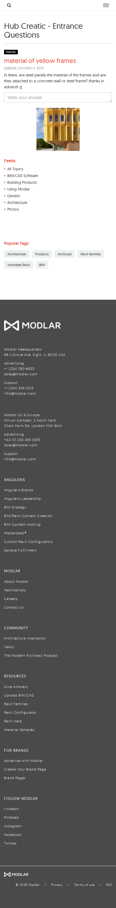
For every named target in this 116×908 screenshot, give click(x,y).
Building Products (22, 182)
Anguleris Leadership (22, 498)
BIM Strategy (15, 507)
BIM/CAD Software (22, 175)
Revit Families (16, 704)
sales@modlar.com (20, 374)
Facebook (13, 834)
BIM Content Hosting (22, 524)
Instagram (13, 826)
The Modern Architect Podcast (31, 655)
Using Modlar (18, 189)
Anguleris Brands (18, 490)
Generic (13, 195)
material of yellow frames (40, 60)
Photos (13, 209)
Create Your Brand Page (25, 769)
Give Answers (16, 686)
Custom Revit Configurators (28, 541)
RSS (109, 885)
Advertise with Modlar (23, 760)
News (9, 647)
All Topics (15, 169)
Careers (11, 598)
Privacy (57, 885)
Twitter (10, 843)
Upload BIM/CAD (19, 695)
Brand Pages (15, 778)
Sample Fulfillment (20, 550)
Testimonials (15, 590)
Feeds (10, 161)
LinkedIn (11, 809)
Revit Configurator (20, 712)
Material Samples (19, 729)
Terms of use (84, 885)
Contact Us (14, 607)
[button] (58, 98)
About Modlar (16, 581)
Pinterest (11, 817)
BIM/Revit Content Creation (28, 516)
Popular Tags (16, 243)
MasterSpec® (15, 533)
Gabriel (10, 68)
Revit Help (13, 721)
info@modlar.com (20, 393)
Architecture (17, 202)
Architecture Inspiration (25, 638)
